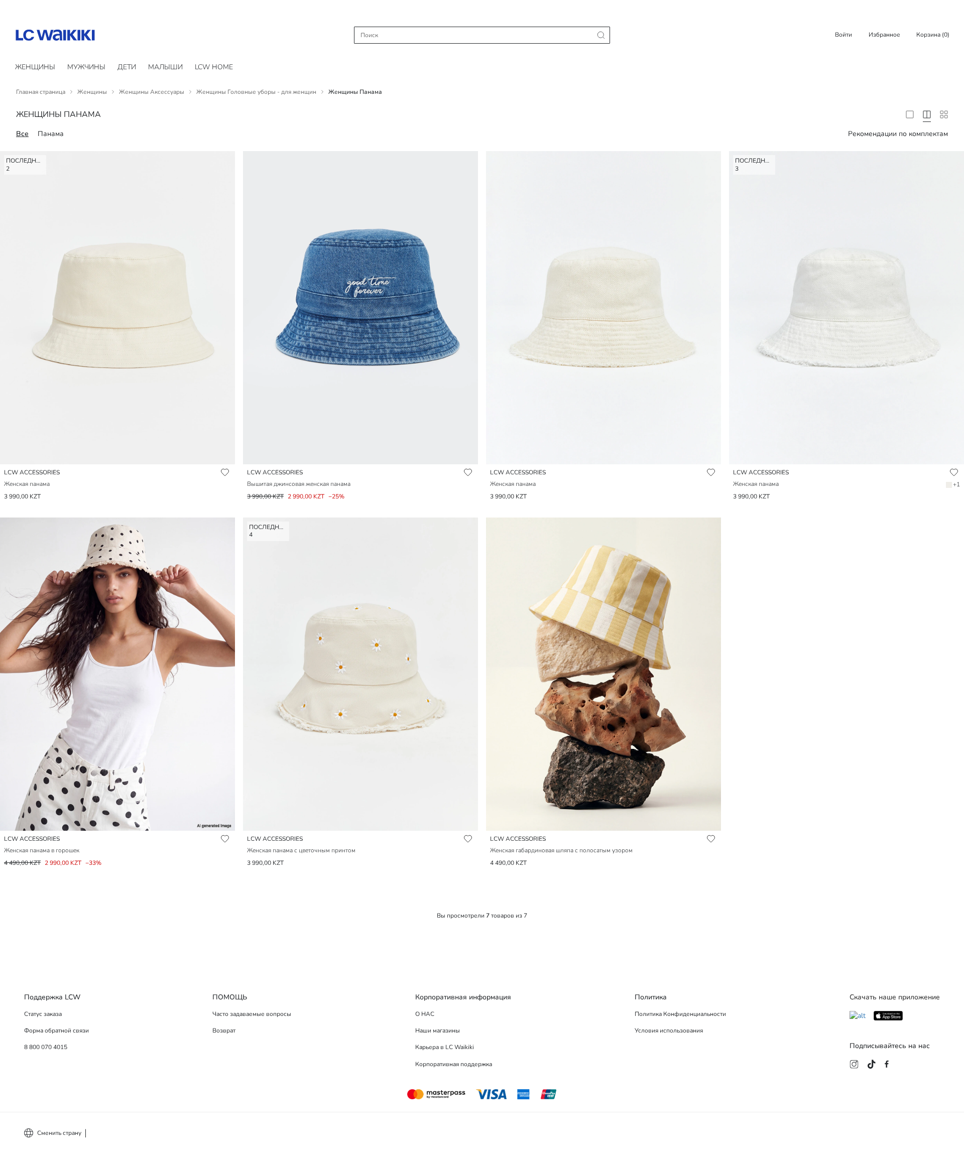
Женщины (35, 67)
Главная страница (40, 92)
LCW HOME (214, 67)
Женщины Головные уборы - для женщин (256, 92)
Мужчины (86, 67)
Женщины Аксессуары (151, 92)
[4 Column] (927, 114)
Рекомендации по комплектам (898, 134)
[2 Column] (910, 114)
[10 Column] (944, 114)
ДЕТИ (126, 67)
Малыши (165, 67)
